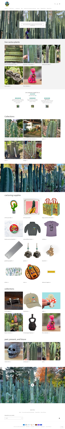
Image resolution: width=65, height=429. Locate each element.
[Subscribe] (22, 418)
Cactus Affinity (18, 426)
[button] (6, 8)
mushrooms (25, 311)
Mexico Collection (8, 332)
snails (43, 311)
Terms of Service (43, 412)
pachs (43, 138)
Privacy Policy (37, 412)
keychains (44, 260)
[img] (32, 94)
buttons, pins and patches (10, 239)
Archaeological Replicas (28, 332)
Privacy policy (32, 426)
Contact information (48, 426)
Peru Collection (26, 86)
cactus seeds (7, 86)
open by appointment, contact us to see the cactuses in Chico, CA (32, 25)
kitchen (6, 282)
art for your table (8, 217)
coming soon (26, 361)
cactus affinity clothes (27, 239)
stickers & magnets (46, 282)
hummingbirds (8, 311)
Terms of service (37, 426)
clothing (44, 239)
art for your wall (26, 217)
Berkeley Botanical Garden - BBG (11, 138)
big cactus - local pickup (28, 64)
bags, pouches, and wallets (47, 217)
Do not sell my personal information (28, 412)
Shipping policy (43, 426)
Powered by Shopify (22, 426)
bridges (24, 160)
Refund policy (28, 426)
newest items (7, 361)
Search (20, 412)
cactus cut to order (46, 64)
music (24, 282)
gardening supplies (8, 260)
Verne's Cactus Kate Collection (29, 138)
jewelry (24, 260)
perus (6, 160)
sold (43, 361)
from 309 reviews (32, 95)
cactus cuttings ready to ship (10, 64)
